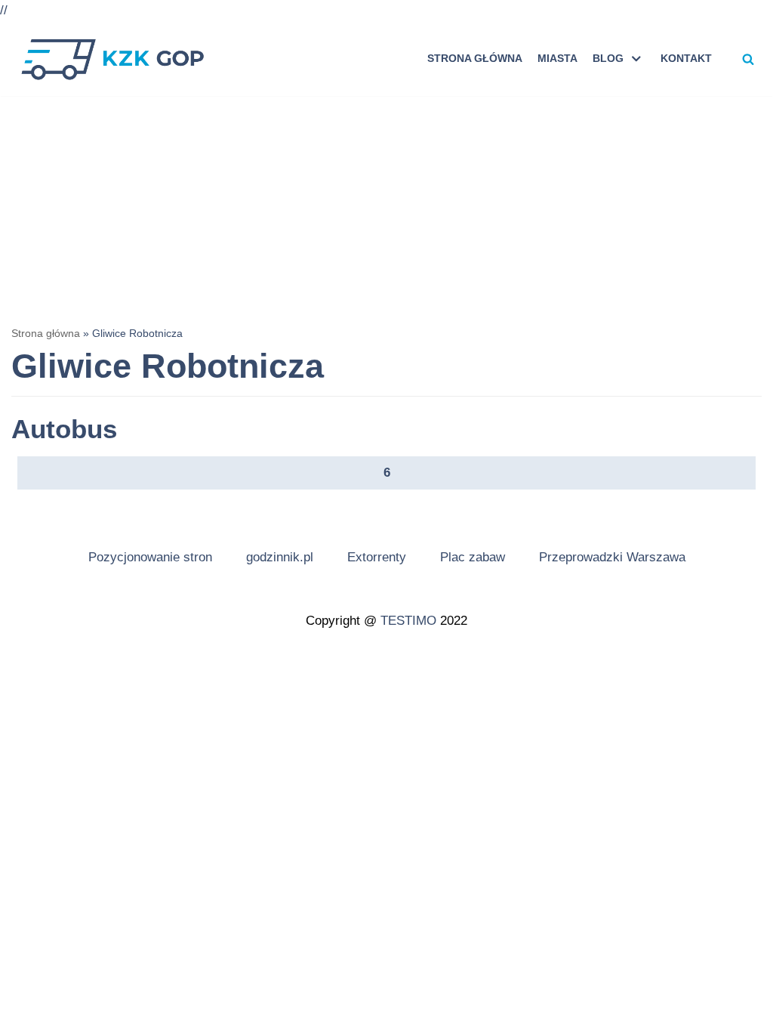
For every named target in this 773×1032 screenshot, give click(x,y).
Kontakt (686, 58)
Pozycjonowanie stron (150, 557)
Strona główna (474, 58)
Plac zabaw (472, 557)
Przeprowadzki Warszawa (612, 557)
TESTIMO (408, 620)
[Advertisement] (386, 209)
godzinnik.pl (279, 557)
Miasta (557, 58)
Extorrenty (376, 557)
